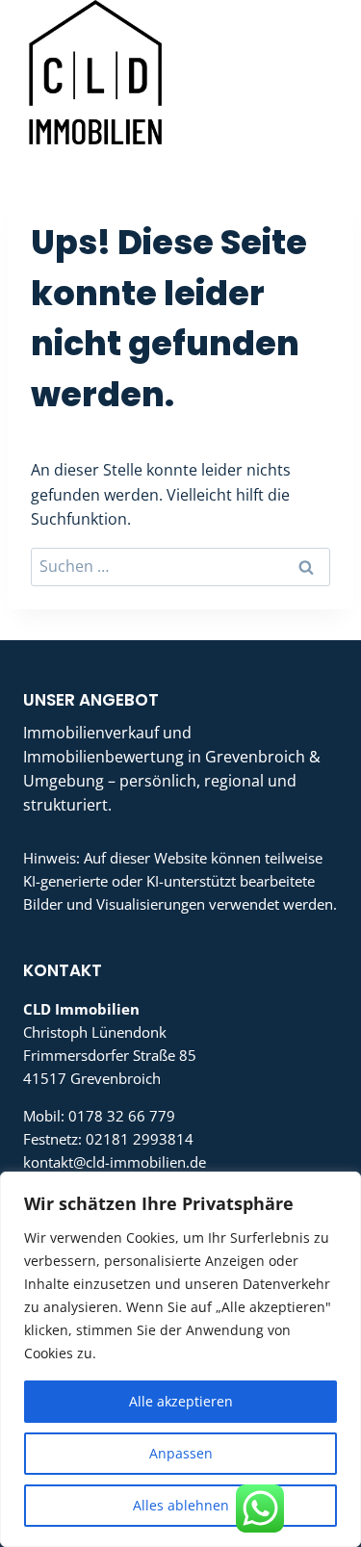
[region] (180, 1359)
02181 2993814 (139, 1138)
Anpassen (181, 1453)
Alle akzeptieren (181, 1401)
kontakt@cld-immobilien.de (114, 1162)
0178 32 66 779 (121, 1115)
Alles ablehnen (181, 1505)
